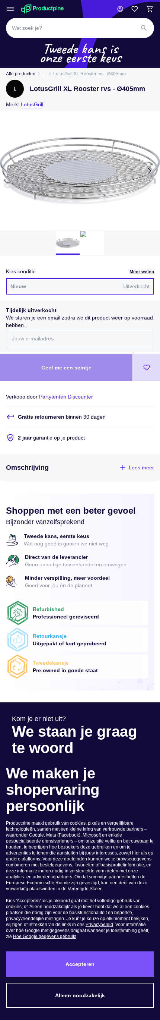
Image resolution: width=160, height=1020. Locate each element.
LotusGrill (32, 104)
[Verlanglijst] (134, 9)
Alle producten (20, 73)
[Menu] (10, 9)
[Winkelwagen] (149, 9)
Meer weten (141, 271)
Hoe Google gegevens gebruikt (44, 936)
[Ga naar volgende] (149, 170)
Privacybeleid (99, 924)
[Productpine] (42, 9)
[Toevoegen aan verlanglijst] (146, 367)
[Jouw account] (120, 9)
